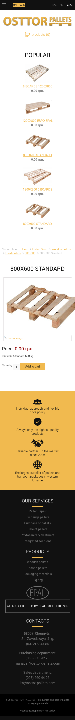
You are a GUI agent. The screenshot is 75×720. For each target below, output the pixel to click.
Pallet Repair (37, 511)
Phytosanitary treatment (37, 535)
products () (41, 34)
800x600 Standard (37, 155)
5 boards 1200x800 (37, 86)
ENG (69, 4)
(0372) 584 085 (37, 643)
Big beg (37, 580)
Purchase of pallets (37, 523)
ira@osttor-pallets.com (37, 682)
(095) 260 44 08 (37, 677)
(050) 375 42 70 (37, 658)
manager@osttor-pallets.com (37, 663)
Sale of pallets (37, 529)
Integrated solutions (37, 541)
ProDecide (50, 710)
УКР (62, 4)
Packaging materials (37, 574)
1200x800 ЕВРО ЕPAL (37, 121)
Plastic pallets (37, 568)
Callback (19, 4)
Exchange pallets (37, 517)
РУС (54, 4)
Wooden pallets (37, 562)
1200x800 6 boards (37, 189)
